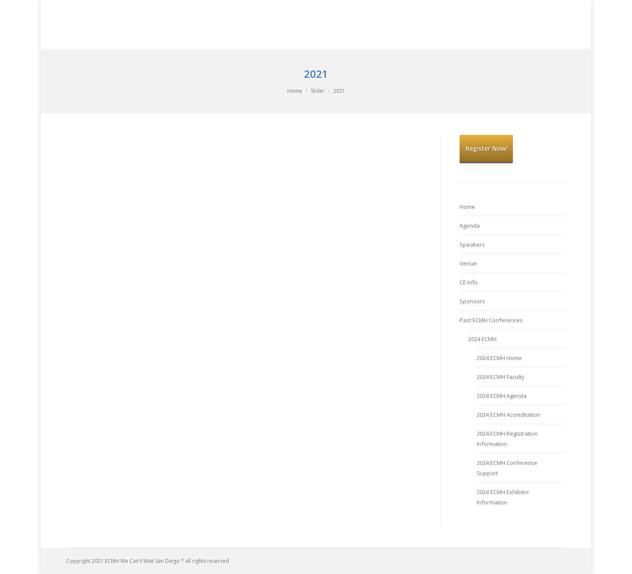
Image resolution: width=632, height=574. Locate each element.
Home (294, 91)
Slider (318, 91)
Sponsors (472, 301)
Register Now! (486, 148)
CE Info (469, 282)
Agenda (470, 225)
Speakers (472, 244)
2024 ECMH (482, 339)
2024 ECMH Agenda (502, 396)
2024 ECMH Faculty (501, 377)
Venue (468, 263)
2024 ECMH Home (499, 358)
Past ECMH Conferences (491, 320)
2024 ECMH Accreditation (508, 414)
